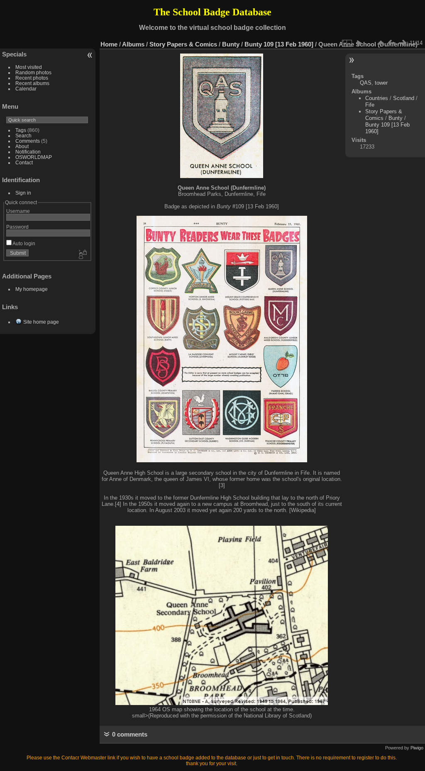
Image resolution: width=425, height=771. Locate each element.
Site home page (41, 322)
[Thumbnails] (380, 43)
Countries (376, 98)
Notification (28, 151)
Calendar (26, 88)
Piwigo (416, 747)
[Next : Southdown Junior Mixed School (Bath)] (402, 43)
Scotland (403, 98)
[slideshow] (359, 43)
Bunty (230, 44)
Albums (133, 44)
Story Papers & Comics (183, 44)
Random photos (33, 72)
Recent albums (32, 83)
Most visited (28, 67)
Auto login (23, 243)
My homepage (31, 289)
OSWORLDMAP (33, 157)
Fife (369, 105)
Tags (20, 130)
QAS (365, 83)
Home (108, 44)
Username (18, 211)
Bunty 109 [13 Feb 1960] (278, 44)
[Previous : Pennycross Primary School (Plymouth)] (391, 43)
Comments (27, 141)
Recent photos (31, 78)
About (22, 146)
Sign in (23, 192)
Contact (24, 162)
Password (17, 226)
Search (23, 135)
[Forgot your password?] (82, 254)
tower (381, 83)
